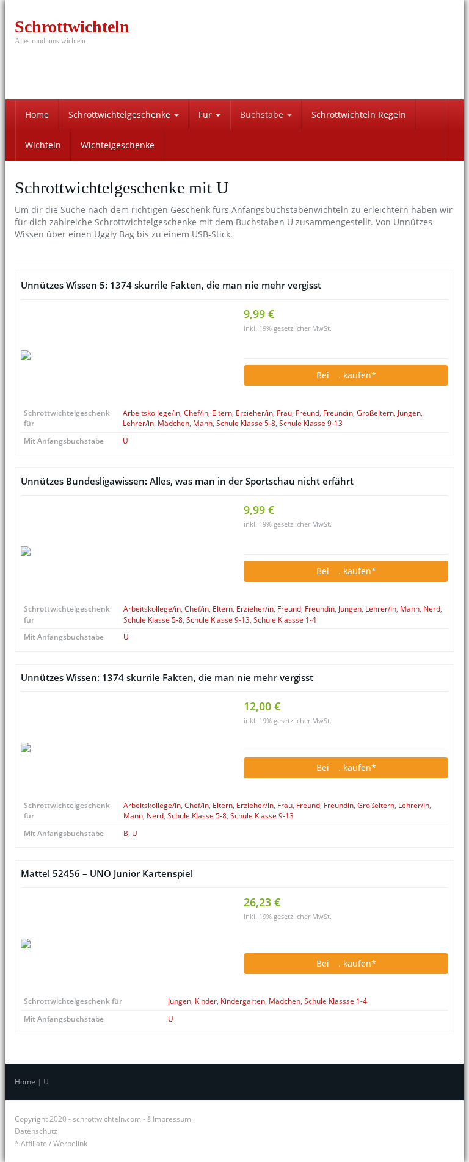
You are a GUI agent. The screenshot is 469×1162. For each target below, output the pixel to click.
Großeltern (375, 413)
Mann (203, 423)
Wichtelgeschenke (118, 145)
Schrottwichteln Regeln (358, 114)
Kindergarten (242, 1001)
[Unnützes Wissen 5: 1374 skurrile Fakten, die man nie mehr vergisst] (123, 355)
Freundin (338, 413)
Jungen (409, 413)
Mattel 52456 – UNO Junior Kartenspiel (107, 873)
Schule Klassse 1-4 (284, 620)
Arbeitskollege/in (151, 413)
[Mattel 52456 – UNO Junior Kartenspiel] (123, 943)
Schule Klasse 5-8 (245, 423)
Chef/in (196, 413)
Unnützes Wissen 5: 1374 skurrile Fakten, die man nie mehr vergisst (171, 285)
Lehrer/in (138, 423)
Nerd (431, 609)
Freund (307, 413)
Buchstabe (263, 114)
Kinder (206, 1001)
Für (206, 114)
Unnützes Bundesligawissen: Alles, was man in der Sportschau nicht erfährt (187, 481)
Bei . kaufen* (346, 375)
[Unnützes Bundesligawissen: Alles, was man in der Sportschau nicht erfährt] (123, 551)
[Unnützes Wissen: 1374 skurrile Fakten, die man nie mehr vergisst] (123, 747)
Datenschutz (36, 1131)
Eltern (222, 413)
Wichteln (43, 145)
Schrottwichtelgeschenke (120, 114)
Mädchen (173, 423)
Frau (284, 413)
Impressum (172, 1119)
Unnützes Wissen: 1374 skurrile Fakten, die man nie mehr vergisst (167, 677)
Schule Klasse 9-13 (311, 423)
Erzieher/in (254, 413)
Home (37, 114)
